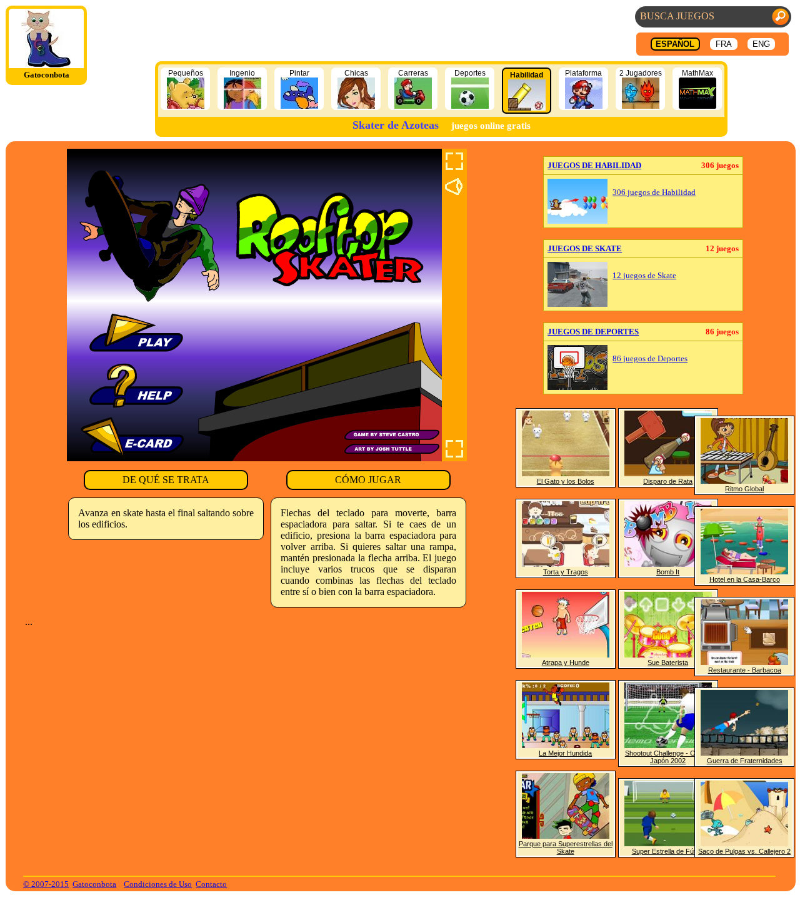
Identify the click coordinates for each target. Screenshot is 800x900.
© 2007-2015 (46, 884)
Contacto (211, 884)
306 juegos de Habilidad (654, 192)
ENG (761, 44)
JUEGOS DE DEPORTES (593, 331)
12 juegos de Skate (644, 275)
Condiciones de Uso (158, 884)
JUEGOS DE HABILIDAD (594, 165)
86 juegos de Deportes (650, 358)
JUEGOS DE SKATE (585, 248)
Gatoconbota (94, 884)
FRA (724, 44)
